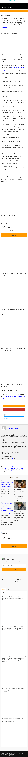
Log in (16, 755)
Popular (8, 589)
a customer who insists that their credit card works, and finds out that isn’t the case (13, 399)
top (19, 471)
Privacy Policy (18, 579)
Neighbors (13, 4)
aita (6, 468)
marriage (15, 468)
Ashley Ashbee (4, 27)
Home (2, 15)
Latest (3, 589)
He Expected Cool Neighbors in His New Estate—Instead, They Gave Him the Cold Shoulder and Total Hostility (14, 690)
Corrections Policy (11, 754)
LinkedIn (12, 458)
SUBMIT (3, 581)
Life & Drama (20, 4)
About (3, 579)
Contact (20, 753)
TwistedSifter (16, 753)
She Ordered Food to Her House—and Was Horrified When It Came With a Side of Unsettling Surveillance (12, 720)
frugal (10, 468)
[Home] (14, 1)
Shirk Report (3, 7)
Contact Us (5, 583)
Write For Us (18, 581)
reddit (2, 471)
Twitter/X (18, 458)
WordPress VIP (7, 755)
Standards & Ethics (4, 754)
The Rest (10, 7)
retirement (8, 471)
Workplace (3, 4)
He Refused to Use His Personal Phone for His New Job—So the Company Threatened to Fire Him (7, 493)
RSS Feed (12, 755)
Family (8, 4)
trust (22, 471)
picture (21, 468)
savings (14, 471)
